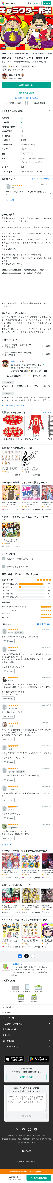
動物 (22, 167)
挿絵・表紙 (41, 158)
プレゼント (25, 162)
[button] (26, 559)
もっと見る (10, 200)
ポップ (23, 149)
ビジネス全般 (36, 162)
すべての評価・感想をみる (42, 178)
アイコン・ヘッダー (28, 158)
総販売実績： (15, 78)
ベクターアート (26, 153)
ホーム (4, 53)
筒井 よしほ (16, 361)
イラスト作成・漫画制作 (19, 53)
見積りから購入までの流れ (28, 98)
